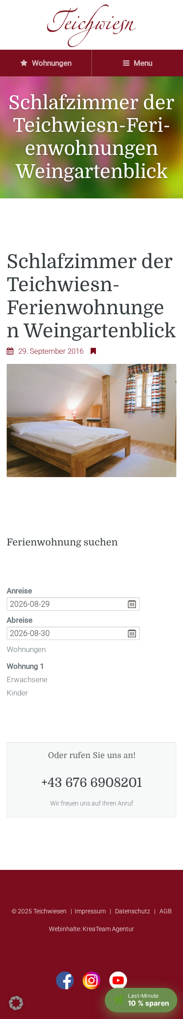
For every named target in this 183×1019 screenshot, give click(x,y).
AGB (165, 911)
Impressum (90, 911)
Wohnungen (51, 63)
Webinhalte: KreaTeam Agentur (91, 929)
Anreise (19, 590)
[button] (16, 1003)
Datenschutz (132, 911)
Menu (142, 63)
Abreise (19, 620)
